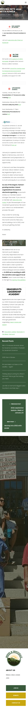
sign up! (14, 145)
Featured (20, 332)
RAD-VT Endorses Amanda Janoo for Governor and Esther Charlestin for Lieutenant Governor (13, 347)
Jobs (7, 678)
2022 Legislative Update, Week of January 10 (17, 410)
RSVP (9, 97)
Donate (15, 695)
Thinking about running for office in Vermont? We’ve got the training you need (13, 376)
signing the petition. (19, 280)
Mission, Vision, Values (13, 675)
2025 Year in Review (8, 357)
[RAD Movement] (3, 2)
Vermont (12, 334)
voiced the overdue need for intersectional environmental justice (13, 71)
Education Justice (10, 332)
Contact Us (16, 703)
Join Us (15, 688)
